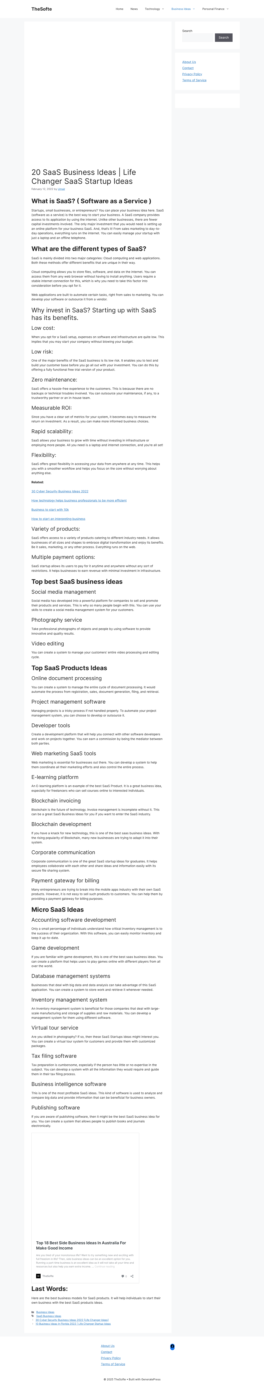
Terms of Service (194, 80)
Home (119, 9)
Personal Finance (213, 9)
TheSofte (41, 9)
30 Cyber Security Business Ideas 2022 (59, 491)
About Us (189, 62)
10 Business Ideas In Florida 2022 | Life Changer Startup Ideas (73, 1323)
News (134, 9)
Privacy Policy (192, 74)
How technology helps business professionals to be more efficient (79, 500)
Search (187, 31)
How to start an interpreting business (58, 519)
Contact (188, 68)
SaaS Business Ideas (48, 1316)
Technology (152, 9)
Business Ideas (181, 9)
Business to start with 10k (50, 509)
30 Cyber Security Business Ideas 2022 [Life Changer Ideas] (72, 1319)
